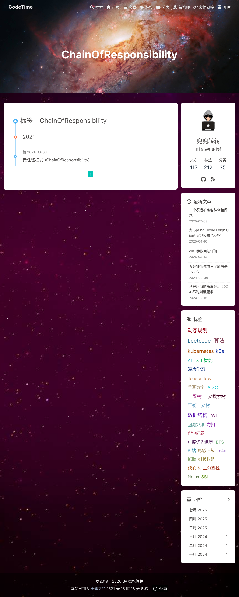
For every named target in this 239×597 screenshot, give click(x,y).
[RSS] (213, 179)
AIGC (212, 387)
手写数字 (196, 387)
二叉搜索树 (215, 396)
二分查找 (211, 468)
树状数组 (206, 459)
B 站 (192, 450)
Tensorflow (199, 378)
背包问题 (196, 433)
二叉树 (195, 396)
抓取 (192, 459)
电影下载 (206, 450)
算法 (219, 340)
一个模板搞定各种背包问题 (208, 213)
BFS (220, 441)
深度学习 (196, 369)
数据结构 (197, 415)
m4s (222, 450)
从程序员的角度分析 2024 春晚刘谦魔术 (208, 289)
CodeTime (20, 7)
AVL (214, 415)
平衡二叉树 (199, 405)
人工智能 (204, 360)
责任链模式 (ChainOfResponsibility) (56, 159)
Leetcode (199, 340)
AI (190, 360)
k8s (220, 351)
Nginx (193, 476)
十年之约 (98, 588)
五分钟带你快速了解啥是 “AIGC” (208, 269)
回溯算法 (196, 424)
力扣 (210, 424)
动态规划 (197, 330)
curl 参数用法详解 (203, 251)
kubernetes (201, 351)
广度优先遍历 (200, 441)
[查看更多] (228, 499)
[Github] (203, 179)
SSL (205, 476)
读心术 (194, 468)
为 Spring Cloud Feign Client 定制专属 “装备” (209, 233)
